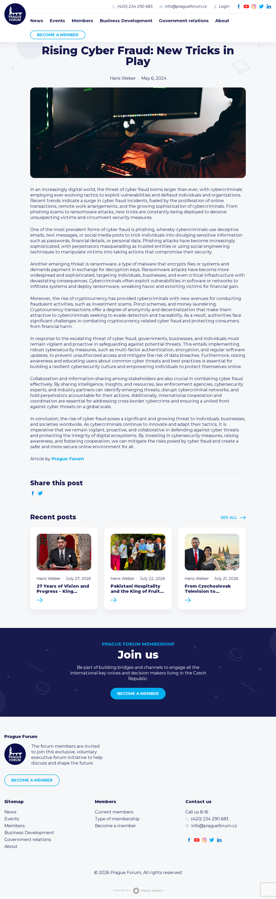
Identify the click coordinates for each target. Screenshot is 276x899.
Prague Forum (15, 14)
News (36, 20)
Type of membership (117, 818)
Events (57, 20)
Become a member (57, 35)
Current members (114, 812)
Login (224, 6)
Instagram (254, 6)
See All (229, 517)
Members (82, 20)
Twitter (261, 6)
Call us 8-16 (196, 812)
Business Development (126, 20)
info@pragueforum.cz (186, 6)
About (222, 20)
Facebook (239, 6)
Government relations (184, 20)
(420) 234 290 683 (135, 6)
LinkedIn (269, 6)
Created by (121, 891)
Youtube (246, 6)
